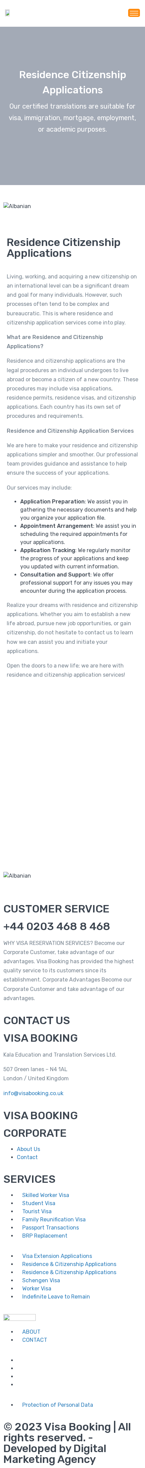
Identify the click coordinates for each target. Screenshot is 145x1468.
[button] (72, 214)
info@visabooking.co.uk (33, 1093)
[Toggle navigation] (134, 13)
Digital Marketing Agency (54, 1454)
